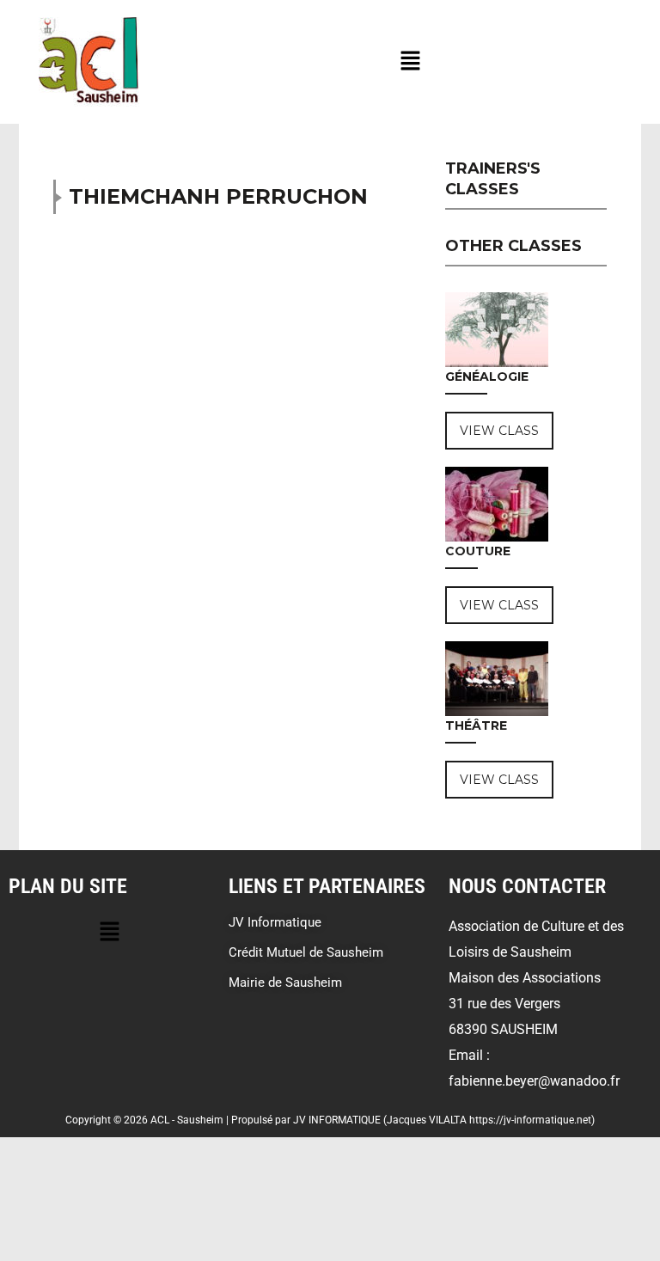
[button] (410, 62)
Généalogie (487, 376)
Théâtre (476, 725)
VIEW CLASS (499, 430)
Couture (477, 551)
